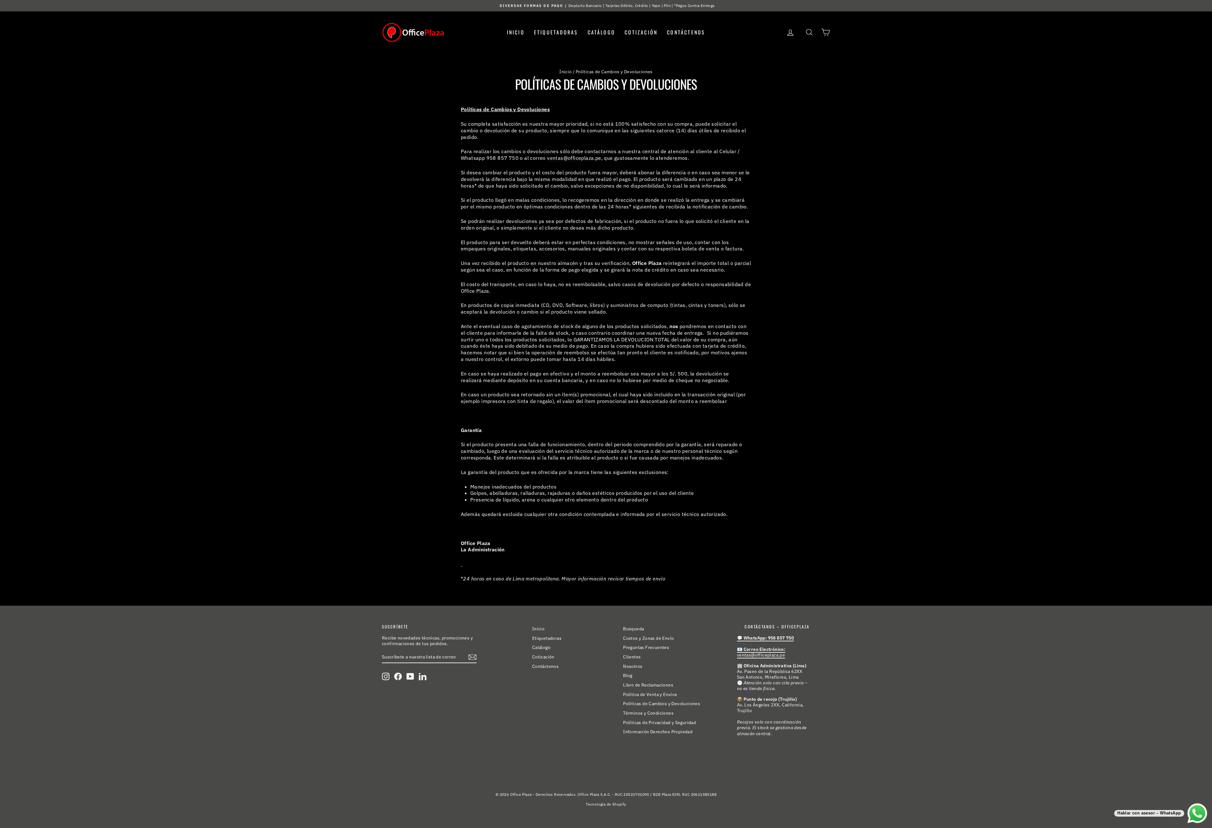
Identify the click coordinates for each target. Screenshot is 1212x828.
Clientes (632, 657)
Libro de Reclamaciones (648, 685)
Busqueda (633, 629)
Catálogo (601, 32)
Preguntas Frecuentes (646, 647)
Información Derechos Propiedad (657, 732)
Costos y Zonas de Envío (648, 638)
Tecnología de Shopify (606, 804)
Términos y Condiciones (648, 713)
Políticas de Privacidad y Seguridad (659, 722)
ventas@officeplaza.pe (574, 158)
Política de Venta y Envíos (650, 694)
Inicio (516, 32)
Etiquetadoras (556, 32)
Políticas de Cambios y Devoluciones (661, 703)
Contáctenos (686, 32)
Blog (628, 675)
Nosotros (632, 666)
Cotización (641, 32)
